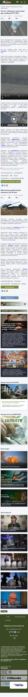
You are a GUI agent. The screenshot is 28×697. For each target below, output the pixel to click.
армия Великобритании (7, 281)
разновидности (15, 150)
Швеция (24, 283)
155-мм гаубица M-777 (6, 173)
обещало (25, 269)
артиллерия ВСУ (18, 173)
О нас (7, 616)
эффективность (15, 139)
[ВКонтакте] (2, 185)
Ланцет (16, 175)
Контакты (8, 620)
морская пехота (5, 178)
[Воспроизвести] (2, 125)
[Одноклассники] (7, 185)
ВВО (11, 175)
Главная (3, 6)
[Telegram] (5, 185)
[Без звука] (23, 125)
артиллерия (17, 281)
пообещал (10, 245)
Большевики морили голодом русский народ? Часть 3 (12, 363)
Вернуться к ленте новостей (14, 625)
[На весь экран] (25, 125)
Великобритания (16, 283)
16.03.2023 (6, 16)
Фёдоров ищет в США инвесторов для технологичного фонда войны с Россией (12, 326)
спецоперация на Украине (17, 178)
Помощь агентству (20, 616)
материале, (4, 51)
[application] (14, 119)
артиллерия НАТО (5, 283)
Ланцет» (3, 145)
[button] (14, 119)
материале (16, 227)
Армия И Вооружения (12, 6)
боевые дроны (4, 175)
